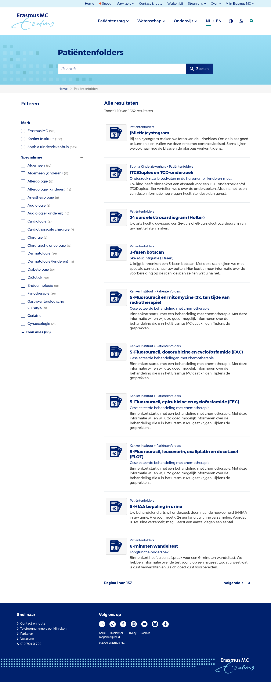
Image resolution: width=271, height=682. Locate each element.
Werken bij (175, 4)
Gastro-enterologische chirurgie (46, 304)
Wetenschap (149, 21)
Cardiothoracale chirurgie (51, 229)
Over (214, 4)
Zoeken (202, 69)
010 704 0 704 (30, 644)
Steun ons (195, 4)
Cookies (145, 633)
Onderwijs (183, 21)
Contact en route (32, 623)
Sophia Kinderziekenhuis (52, 147)
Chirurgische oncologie (49, 246)
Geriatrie (36, 316)
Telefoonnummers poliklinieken (43, 629)
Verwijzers (124, 4)
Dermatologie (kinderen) (51, 261)
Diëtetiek (38, 278)
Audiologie (39, 205)
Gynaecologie (42, 324)
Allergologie (40, 181)
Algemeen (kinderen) (48, 173)
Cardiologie (40, 221)
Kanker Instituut (45, 139)
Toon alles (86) (38, 332)
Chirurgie (37, 237)
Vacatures (27, 639)
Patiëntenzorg (111, 21)
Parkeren (26, 634)
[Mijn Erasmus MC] (241, 22)
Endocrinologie (43, 286)
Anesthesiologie (43, 197)
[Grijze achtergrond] (231, 22)
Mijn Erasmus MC (239, 4)
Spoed (107, 4)
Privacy (131, 633)
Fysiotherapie (42, 293)
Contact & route (150, 4)
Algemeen (39, 165)
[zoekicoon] (252, 21)
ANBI (102, 633)
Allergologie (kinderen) (49, 189)
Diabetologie (41, 269)
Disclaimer (116, 633)
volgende (232, 583)
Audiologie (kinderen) (48, 213)
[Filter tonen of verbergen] (81, 122)
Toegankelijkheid (109, 637)
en (218, 21)
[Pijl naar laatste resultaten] (249, 583)
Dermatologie (42, 253)
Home (89, 4)
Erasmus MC (41, 131)
